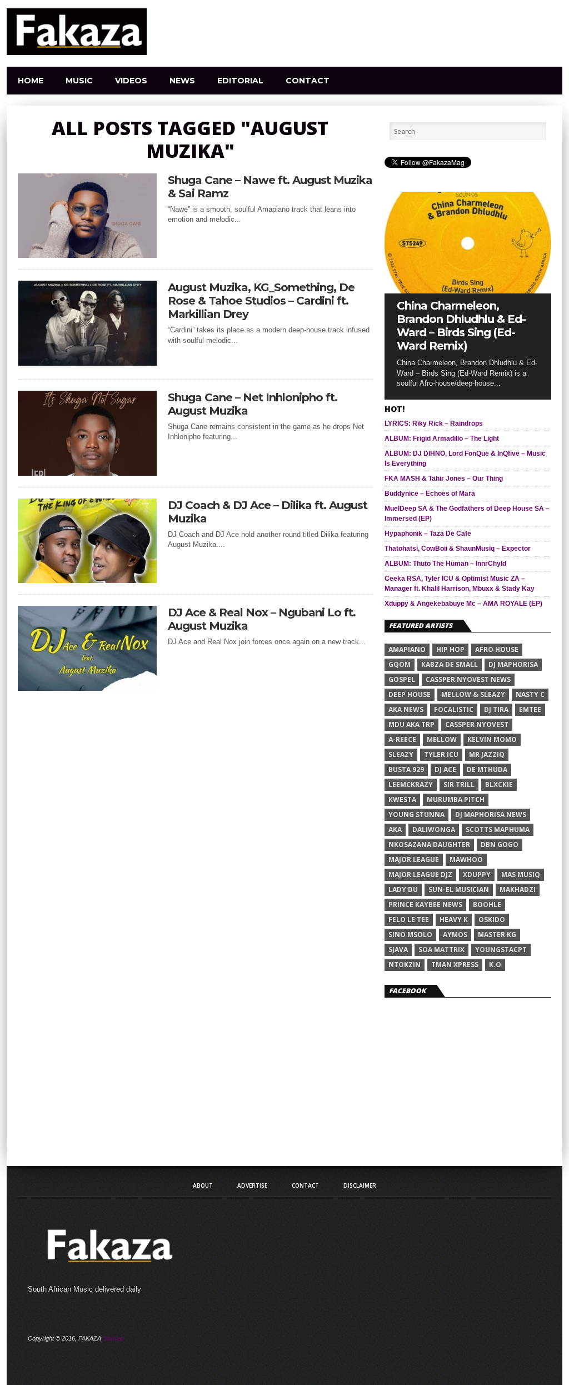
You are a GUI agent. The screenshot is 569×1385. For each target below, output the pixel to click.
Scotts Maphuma (498, 829)
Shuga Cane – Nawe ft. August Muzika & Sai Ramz (270, 186)
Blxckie (499, 784)
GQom (399, 664)
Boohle (487, 904)
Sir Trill (459, 784)
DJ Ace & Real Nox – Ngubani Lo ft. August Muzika (262, 619)
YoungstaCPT (501, 949)
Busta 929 (406, 769)
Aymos (455, 934)
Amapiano (407, 649)
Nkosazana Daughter (429, 844)
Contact (308, 81)
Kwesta (402, 799)
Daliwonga (433, 829)
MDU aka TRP (411, 724)
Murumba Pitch (456, 799)
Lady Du (403, 889)
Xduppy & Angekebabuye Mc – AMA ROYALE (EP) (463, 603)
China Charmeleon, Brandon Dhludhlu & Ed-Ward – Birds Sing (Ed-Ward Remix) (461, 325)
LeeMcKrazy (410, 784)
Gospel (401, 679)
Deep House (409, 694)
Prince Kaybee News (425, 904)
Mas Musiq (520, 874)
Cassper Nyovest (476, 724)
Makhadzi (518, 889)
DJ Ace (445, 769)
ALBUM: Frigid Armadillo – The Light (442, 438)
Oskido (491, 919)
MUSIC (79, 81)
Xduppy (477, 874)
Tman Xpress (454, 964)
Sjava (398, 949)
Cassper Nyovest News (468, 679)
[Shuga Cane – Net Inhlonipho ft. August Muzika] (87, 472)
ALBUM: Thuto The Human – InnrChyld (445, 563)
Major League (413, 859)
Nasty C (530, 694)
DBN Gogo (499, 844)
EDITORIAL (240, 81)
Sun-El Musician (458, 889)
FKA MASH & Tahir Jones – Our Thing (444, 478)
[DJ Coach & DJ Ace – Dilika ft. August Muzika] (87, 580)
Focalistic (453, 709)
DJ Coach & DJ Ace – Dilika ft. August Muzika (267, 512)
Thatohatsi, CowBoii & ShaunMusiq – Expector (458, 548)
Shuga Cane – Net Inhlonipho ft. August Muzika (252, 404)
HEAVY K (454, 919)
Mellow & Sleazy (473, 694)
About (203, 1185)
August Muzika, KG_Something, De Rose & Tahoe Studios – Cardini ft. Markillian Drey (261, 301)
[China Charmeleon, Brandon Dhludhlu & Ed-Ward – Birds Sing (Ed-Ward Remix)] (468, 290)
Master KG (497, 934)
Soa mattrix (441, 949)
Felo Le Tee (408, 919)
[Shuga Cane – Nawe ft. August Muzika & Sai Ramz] (87, 255)
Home (30, 81)
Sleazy (400, 754)
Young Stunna (416, 814)
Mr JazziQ (487, 754)
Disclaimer (359, 1185)
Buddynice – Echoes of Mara (430, 493)
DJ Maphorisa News (490, 814)
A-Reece (402, 739)
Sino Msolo (410, 934)
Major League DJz (420, 874)
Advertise (252, 1185)
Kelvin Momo (492, 739)
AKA (395, 829)
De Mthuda (487, 769)
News (182, 81)
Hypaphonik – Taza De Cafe (428, 533)
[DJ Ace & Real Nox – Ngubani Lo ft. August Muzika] (87, 687)
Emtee (530, 709)
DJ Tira (496, 709)
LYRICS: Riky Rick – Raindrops (434, 423)
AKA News (405, 709)
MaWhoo (466, 859)
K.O (495, 964)
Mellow (442, 739)
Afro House (496, 649)
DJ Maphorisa (513, 664)
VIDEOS (131, 81)
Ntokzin (404, 964)
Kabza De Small (449, 664)
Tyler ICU (441, 754)
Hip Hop (450, 649)
